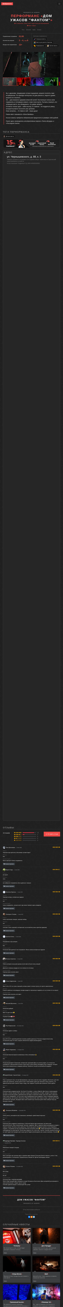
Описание (28, 29)
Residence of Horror (31, 12)
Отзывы (39, 29)
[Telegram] (34, 1217)
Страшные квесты (41, 39)
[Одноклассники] (31, 1217)
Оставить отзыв (52, 834)
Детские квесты (10, 136)
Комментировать (9, 864)
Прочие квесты (53, 45)
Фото (23, 29)
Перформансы (40, 45)
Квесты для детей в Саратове (44, 42)
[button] (58, 53)
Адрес (34, 29)
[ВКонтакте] (29, 1217)
